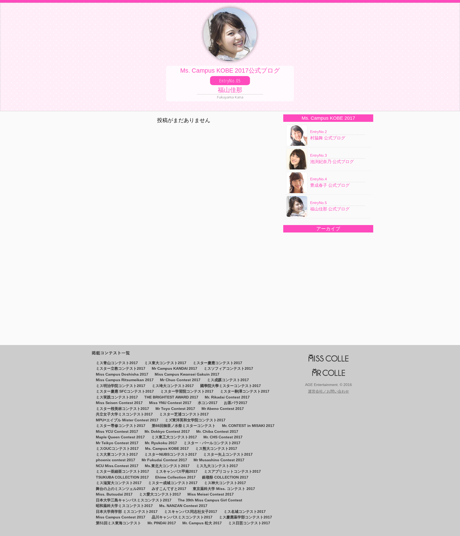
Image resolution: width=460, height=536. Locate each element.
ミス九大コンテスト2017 (217, 466)
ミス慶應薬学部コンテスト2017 (245, 517)
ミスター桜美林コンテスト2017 (122, 409)
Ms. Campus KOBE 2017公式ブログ (230, 83)
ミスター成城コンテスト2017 (173, 483)
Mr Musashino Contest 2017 (219, 460)
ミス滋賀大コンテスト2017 (119, 483)
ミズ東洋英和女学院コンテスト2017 (195, 420)
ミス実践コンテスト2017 (117, 397)
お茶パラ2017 (235, 403)
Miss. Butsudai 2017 (114, 494)
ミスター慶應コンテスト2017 (217, 363)
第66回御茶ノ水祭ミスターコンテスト (184, 426)
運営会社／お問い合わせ (328, 391)
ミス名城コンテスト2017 (245, 512)
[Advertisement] (328, 284)
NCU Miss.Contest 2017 (117, 466)
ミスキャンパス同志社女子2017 (190, 512)
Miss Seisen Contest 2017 (119, 403)
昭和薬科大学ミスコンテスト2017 (124, 506)
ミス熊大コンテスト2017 (216, 449)
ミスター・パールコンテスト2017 (211, 443)
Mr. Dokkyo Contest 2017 (167, 432)
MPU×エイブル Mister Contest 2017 (127, 420)
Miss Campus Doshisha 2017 (122, 374)
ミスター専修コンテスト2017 (120, 426)
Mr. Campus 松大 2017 (202, 523)
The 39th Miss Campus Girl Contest (210, 500)
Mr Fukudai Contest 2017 (164, 460)
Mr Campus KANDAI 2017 (174, 369)
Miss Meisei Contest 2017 (210, 494)
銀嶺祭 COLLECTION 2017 (225, 477)
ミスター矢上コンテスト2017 (228, 454)
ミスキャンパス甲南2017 (176, 471)
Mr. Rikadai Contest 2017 (227, 397)
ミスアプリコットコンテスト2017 (232, 471)
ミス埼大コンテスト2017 (173, 386)
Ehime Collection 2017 (175, 477)
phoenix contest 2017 (115, 460)
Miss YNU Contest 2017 (170, 403)
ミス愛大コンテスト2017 (160, 494)
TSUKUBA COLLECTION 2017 (122, 477)
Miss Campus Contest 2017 (120, 517)
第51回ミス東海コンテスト (118, 523)
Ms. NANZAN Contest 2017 (183, 506)
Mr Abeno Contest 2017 (223, 409)
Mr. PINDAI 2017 (161, 523)
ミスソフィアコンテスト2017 (228, 369)
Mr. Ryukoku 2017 (161, 443)
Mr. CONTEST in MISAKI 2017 (248, 426)
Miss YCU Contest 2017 (117, 432)
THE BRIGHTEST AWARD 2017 (171, 397)
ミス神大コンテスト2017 (225, 483)
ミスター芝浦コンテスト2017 (184, 414)
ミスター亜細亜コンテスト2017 (122, 471)
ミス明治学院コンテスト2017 (120, 386)
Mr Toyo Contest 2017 (175, 409)
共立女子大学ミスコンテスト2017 (124, 414)
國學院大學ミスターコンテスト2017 (230, 386)
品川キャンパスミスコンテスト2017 (182, 517)
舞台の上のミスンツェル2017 (120, 489)
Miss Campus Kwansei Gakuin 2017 (187, 374)
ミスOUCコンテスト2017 (117, 449)
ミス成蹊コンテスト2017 (228, 380)
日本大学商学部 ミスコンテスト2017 (127, 512)
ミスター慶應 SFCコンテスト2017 (125, 391)
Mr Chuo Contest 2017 (180, 380)
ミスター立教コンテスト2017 (120, 369)
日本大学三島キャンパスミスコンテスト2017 (133, 500)
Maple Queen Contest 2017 (120, 437)
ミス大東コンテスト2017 (117, 454)
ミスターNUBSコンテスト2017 (170, 454)
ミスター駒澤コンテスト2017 (244, 391)
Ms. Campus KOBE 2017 (167, 449)
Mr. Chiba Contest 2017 (217, 432)
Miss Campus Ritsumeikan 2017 (125, 380)
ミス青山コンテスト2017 (117, 363)
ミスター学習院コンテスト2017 (186, 391)
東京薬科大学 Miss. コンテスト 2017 (224, 489)
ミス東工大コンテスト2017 (174, 437)
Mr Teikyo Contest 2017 (117, 443)
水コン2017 (207, 403)
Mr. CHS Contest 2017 (223, 437)
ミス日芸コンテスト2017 (249, 523)
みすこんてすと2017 (169, 489)
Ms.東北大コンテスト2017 (167, 466)
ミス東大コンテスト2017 (165, 363)
